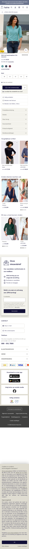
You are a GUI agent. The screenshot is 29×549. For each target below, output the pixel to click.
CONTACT (4, 321)
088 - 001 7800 (7, 343)
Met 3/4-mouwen (13, 12)
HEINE (3, 354)
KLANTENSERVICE (7, 349)
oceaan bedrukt (5, 69)
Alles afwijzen (5, 546)
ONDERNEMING (6, 359)
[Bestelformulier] (19, 7)
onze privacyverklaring (13, 533)
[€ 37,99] (10, 152)
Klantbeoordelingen (8, 133)
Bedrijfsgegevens (15, 417)
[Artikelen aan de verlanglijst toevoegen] (25, 87)
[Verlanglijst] (23, 7)
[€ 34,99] (10, 228)
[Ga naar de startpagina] (7, 7)
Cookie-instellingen (22, 546)
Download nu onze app (14, 372)
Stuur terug (5, 119)
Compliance (25, 417)
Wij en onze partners (7, 471)
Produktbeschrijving (8, 110)
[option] (2, 66)
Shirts (6, 12)
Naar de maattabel (7, 82)
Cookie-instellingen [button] (14, 420)
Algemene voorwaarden (8, 413)
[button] (2, 7)
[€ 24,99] (10, 190)
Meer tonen (17, 307)
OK (14, 542)
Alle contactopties (9, 330)
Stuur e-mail (8, 326)
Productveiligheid (7, 128)
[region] (14, 506)
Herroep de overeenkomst (14, 409)
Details (4, 114)
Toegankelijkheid (5, 417)
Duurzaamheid (6, 124)
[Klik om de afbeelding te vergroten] (26, 50)
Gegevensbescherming (21, 413)
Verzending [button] (11, 61)
